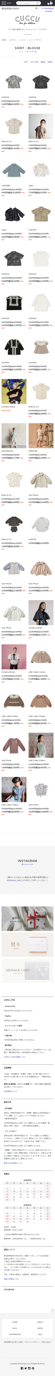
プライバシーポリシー (32, 1342)
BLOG (15, 1328)
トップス (22, 40)
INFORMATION (15, 1334)
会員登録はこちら (10, 1091)
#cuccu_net (15, 880)
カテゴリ (13, 40)
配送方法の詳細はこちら (13, 1163)
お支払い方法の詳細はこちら (15, 1057)
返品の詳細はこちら (11, 1279)
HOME (4, 40)
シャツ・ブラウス (35, 40)
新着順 (50, 62)
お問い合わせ (46, 1342)
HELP (40, 1334)
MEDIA (40, 1328)
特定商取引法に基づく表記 (13, 1342)
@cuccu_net (27, 864)
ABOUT (40, 1322)
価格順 (43, 62)
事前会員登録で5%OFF (10, 8)
